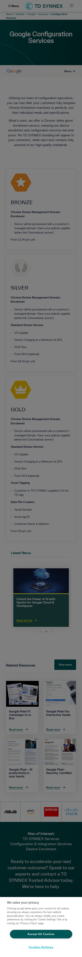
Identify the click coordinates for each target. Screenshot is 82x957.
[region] (41, 927)
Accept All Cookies (41, 934)
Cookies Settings (41, 947)
